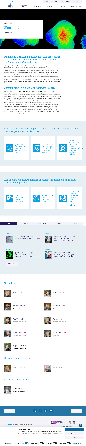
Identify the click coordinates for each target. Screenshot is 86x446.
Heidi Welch (17, 389)
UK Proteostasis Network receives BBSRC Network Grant (26, 238)
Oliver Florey (18, 306)
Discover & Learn (75, 6)
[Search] (77, 1)
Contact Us (8, 410)
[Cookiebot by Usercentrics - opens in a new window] (9, 443)
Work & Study (36, 6)
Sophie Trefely (18, 346)
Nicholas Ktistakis (59, 306)
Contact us (67, 1)
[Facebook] (40, 412)
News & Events (49, 6)
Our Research (8, 23)
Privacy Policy (46, 434)
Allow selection (74, 433)
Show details (76, 443)
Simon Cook (17, 292)
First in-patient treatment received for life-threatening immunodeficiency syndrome (64, 254)
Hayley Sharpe (58, 332)
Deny (75, 437)
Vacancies (57, 1)
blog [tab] (75, 223)
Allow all (75, 429)
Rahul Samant (18, 332)
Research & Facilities (23, 5)
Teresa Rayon (58, 319)
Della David (57, 292)
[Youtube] (51, 412)
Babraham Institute (10, 4)
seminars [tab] (59, 223)
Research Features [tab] (42, 223)
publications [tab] (25, 223)
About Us (62, 6)
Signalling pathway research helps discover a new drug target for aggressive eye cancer (26, 254)
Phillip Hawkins (19, 367)
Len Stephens (58, 367)
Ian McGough (18, 319)
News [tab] (8, 223)
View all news (11, 263)
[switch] (42, 443)
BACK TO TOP (75, 410)
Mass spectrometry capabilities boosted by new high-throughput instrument (65, 238)
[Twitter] (45, 412)
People (47, 1)
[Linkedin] (35, 412)
